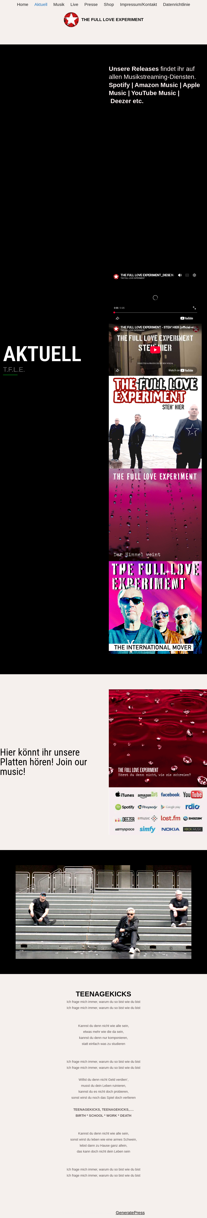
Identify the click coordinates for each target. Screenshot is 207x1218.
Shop (109, 4)
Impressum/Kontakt (138, 4)
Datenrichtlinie (176, 4)
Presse (91, 4)
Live (74, 4)
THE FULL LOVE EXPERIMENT (112, 19)
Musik (58, 4)
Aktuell (40, 4)
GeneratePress (130, 1212)
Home (22, 4)
